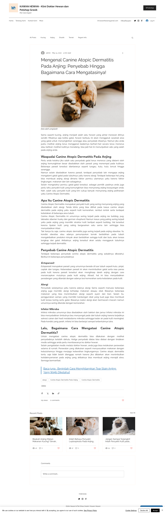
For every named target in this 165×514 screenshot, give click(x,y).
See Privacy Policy (90, 510)
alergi (44, 380)
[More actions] (122, 53)
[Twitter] (135, 21)
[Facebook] (142, 21)
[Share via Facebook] (42, 393)
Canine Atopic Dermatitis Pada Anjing (64, 380)
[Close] (162, 510)
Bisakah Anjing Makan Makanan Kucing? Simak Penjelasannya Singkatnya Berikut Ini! (45, 440)
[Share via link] (58, 393)
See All (132, 413)
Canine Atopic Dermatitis (91, 380)
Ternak (71, 37)
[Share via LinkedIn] (53, 393)
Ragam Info (82, 37)
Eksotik (61, 37)
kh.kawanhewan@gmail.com (107, 21)
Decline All (144, 510)
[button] (132, 37)
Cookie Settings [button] (131, 510)
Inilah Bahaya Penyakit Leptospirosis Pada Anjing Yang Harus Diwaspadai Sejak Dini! (81, 440)
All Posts (33, 37)
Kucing (43, 37)
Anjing (52, 37)
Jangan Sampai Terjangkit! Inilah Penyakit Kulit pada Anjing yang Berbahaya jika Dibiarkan (118, 440)
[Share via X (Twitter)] (47, 393)
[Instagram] (138, 21)
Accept (155, 510)
